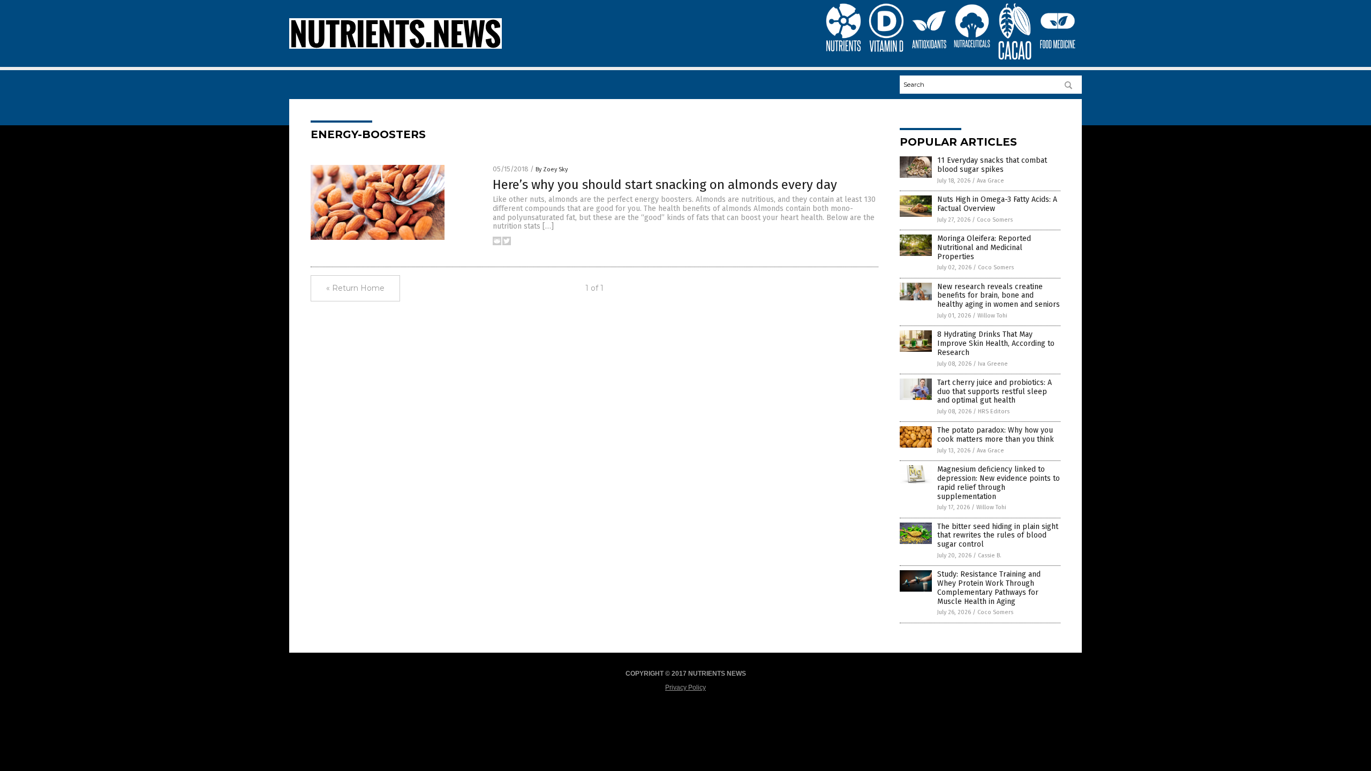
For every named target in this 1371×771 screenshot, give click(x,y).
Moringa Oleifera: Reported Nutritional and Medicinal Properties (984, 247)
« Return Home (355, 288)
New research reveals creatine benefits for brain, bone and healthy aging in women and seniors (998, 295)
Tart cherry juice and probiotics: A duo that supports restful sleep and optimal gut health (994, 391)
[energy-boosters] (395, 46)
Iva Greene (993, 363)
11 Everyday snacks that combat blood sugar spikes (992, 165)
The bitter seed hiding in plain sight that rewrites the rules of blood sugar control (997, 535)
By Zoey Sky (552, 169)
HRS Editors (994, 411)
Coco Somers (995, 219)
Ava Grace (990, 180)
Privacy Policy (685, 687)
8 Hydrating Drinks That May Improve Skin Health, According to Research (995, 343)
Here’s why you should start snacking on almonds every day (665, 184)
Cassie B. (989, 555)
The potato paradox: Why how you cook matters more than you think (995, 435)
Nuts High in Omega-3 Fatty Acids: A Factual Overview (997, 204)
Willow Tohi (992, 315)
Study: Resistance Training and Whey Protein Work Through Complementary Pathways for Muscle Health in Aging (989, 588)
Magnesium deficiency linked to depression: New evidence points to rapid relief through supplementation (998, 483)
